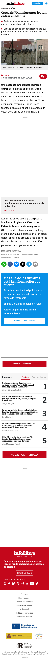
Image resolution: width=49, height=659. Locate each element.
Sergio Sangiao (8, 403)
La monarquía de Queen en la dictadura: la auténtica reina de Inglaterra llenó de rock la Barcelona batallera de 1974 (20, 412)
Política (4, 254)
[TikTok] (37, 584)
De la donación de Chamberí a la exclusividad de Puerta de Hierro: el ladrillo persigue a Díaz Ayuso (18, 385)
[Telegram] (22, 584)
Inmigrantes (6, 257)
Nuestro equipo (24, 598)
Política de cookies (24, 617)
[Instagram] (27, 584)
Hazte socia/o (24, 573)
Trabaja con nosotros (24, 602)
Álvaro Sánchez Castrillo (12, 390)
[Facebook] (9, 584)
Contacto (24, 594)
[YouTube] (32, 584)
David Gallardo (8, 417)
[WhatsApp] (5, 584)
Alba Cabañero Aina (10, 431)
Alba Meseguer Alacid (11, 444)
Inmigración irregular (30, 254)
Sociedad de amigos (24, 605)
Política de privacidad (24, 613)
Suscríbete (37, 3)
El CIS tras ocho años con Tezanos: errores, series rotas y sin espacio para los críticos (19, 398)
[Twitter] (17, 584)
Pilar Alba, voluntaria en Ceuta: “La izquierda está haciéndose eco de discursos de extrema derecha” (17, 439)
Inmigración (14, 254)
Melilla (16, 257)
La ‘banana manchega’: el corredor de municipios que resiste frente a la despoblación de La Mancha (18, 426)
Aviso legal (24, 609)
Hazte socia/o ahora (24, 321)
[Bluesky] (13, 584)
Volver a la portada (24, 454)
